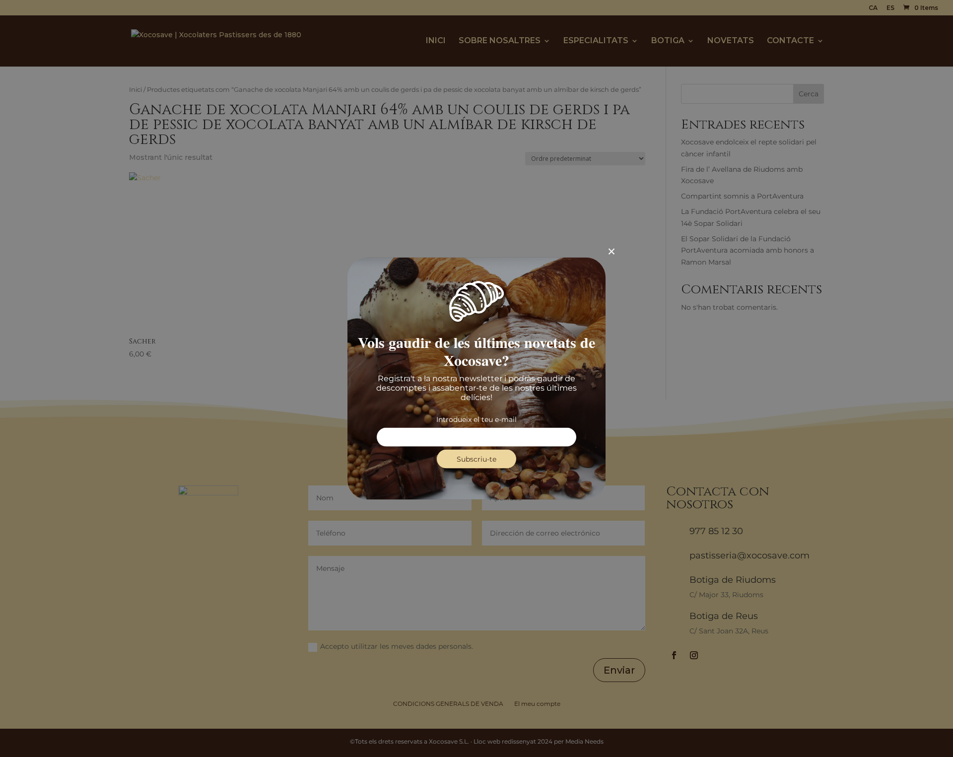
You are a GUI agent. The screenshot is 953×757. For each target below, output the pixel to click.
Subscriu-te (476, 459)
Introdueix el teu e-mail (476, 419)
